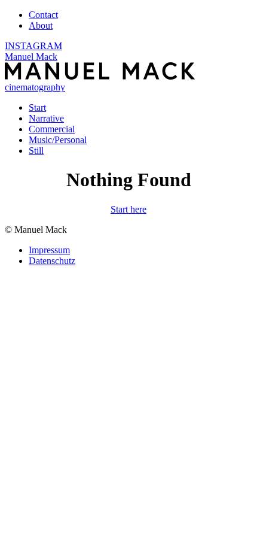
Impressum (49, 250)
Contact (43, 15)
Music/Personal (58, 140)
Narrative (46, 118)
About (41, 25)
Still (36, 150)
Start (37, 107)
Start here (128, 209)
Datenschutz (52, 261)
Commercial (52, 129)
